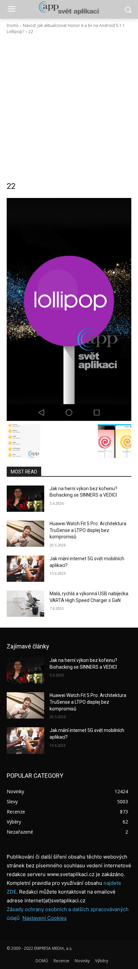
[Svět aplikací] (68, 8)
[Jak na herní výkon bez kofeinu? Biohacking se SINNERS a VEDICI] (25, 499)
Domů (12, 25)
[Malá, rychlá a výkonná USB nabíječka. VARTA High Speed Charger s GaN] (25, 604)
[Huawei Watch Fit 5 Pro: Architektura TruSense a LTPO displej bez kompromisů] (25, 534)
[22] (69, 309)
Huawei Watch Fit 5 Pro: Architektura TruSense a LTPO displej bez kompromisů (88, 530)
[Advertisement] (69, 107)
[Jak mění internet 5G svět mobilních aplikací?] (25, 569)
